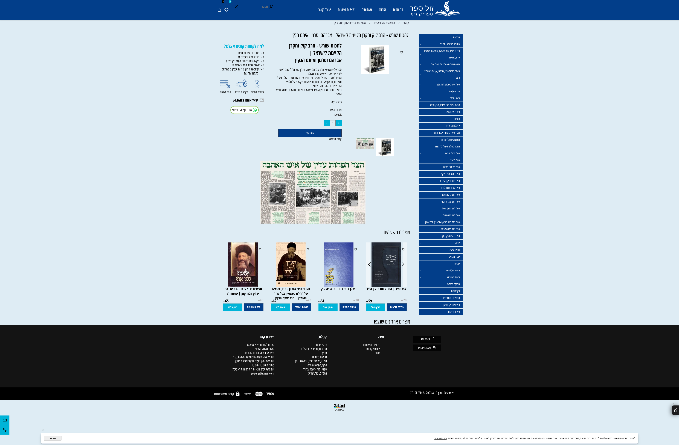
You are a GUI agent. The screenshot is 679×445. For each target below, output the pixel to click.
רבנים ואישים (454, 249)
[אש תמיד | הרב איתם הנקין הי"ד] (386, 285)
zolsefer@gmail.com (262, 373)
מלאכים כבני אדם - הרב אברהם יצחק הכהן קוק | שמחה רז (243, 291)
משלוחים (367, 9)
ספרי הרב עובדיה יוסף (451, 201)
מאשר (53, 438)
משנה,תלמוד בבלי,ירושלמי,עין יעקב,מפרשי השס (442, 74)
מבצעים (456, 37)
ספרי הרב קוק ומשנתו (451, 194)
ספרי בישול (455, 160)
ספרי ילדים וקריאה (452, 153)
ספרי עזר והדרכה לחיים (450, 187)
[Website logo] (435, 10)
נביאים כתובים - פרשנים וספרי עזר (445, 64)
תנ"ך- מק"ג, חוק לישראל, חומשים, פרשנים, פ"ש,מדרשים (441, 54)
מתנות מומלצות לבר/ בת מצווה (447, 146)
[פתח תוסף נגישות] (675, 410)
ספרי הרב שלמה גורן (451, 215)
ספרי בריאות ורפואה (451, 167)
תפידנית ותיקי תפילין (451, 305)
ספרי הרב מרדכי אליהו (451, 208)
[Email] (4, 421)
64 (322, 300)
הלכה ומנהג (455, 98)
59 (370, 300)
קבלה (457, 243)
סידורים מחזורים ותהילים (450, 44)
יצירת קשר (324, 9)
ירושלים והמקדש (453, 125)
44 (340, 115)
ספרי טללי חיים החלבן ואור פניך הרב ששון (442, 222)
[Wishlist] (226, 10)
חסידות (457, 119)
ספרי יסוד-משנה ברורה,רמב (448, 84)
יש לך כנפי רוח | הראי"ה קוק (338, 289)
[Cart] (219, 10)
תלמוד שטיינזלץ (453, 277)
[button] (375, 307)
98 (357, 300)
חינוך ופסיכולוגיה (453, 112)
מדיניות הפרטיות (440, 438)
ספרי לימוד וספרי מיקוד (450, 174)
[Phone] (4, 430)
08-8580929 (252, 345)
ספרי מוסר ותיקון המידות (450, 181)
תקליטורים (455, 291)
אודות (382, 9)
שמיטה (457, 263)
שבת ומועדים (454, 256)
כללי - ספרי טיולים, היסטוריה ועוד (446, 132)
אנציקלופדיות (454, 91)
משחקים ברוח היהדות (451, 298)
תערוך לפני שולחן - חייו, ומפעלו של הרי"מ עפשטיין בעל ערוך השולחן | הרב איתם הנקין (291, 293)
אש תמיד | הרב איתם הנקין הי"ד (386, 289)
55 (333, 110)
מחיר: (338, 110)
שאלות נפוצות (346, 9)
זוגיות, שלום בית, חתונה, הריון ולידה (445, 105)
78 (405, 300)
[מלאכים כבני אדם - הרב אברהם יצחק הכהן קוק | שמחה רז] (243, 285)
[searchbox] (254, 7)
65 (227, 300)
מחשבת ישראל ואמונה (450, 139)
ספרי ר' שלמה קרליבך (451, 236)
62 (274, 300)
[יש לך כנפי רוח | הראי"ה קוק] (338, 285)
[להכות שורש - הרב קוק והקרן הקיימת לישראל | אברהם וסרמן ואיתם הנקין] (385, 156)
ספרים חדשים (454, 311)
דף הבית (398, 9)
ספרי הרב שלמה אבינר (450, 229)
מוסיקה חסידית (453, 284)
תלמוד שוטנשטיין (453, 270)
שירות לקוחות (373, 349)
